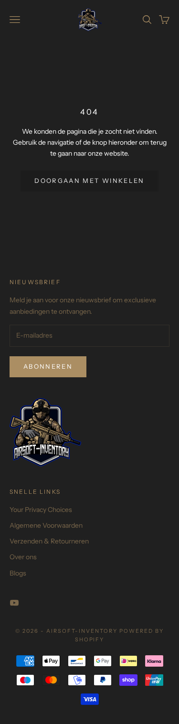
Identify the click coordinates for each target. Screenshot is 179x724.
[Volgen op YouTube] (14, 602)
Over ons (23, 557)
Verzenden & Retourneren (49, 541)
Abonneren (48, 366)
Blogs (18, 573)
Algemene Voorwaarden (46, 525)
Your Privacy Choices (41, 509)
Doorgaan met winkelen (89, 180)
